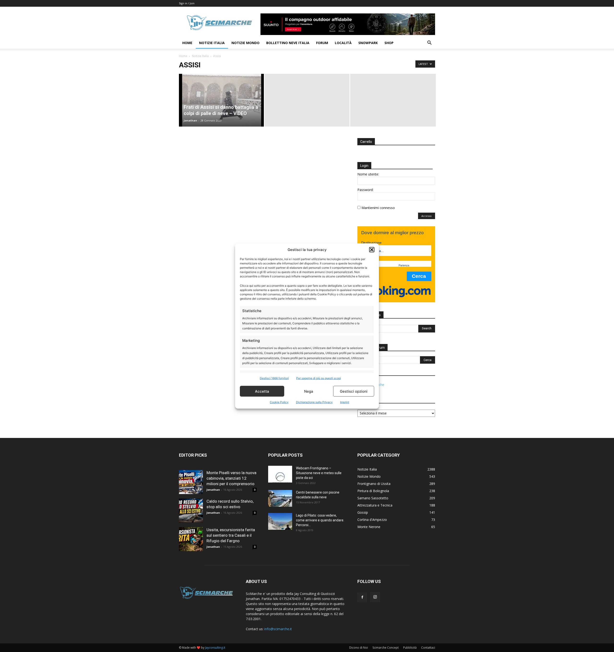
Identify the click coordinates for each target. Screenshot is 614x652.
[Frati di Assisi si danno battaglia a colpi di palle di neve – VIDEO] (221, 100)
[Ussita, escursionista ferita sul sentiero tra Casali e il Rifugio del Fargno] (191, 539)
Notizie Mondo (245, 43)
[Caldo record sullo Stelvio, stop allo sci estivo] (191, 511)
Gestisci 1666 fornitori (274, 378)
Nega (308, 391)
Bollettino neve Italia (287, 43)
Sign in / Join (187, 3)
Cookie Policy (279, 402)
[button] (371, 249)
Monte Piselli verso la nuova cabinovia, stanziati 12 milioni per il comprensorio (231, 478)
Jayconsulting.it (215, 648)
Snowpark (368, 43)
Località (343, 43)
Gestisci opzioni (353, 391)
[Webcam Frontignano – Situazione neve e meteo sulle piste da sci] (280, 474)
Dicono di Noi (358, 648)
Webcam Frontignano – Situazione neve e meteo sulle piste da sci (319, 473)
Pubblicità (410, 648)
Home (187, 43)
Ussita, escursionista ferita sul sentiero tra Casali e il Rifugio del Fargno (231, 535)
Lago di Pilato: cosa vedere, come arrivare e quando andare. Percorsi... (320, 520)
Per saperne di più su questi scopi (318, 378)
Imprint (344, 402)
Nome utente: (368, 174)
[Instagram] (375, 597)
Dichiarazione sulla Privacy (314, 402)
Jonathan (190, 120)
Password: (365, 189)
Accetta (262, 391)
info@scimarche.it (278, 629)
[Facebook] (362, 597)
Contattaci (428, 648)
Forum (322, 43)
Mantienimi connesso (378, 207)
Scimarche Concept (385, 648)
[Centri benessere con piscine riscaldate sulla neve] (280, 498)
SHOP (389, 43)
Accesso (426, 216)
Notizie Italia (212, 43)
